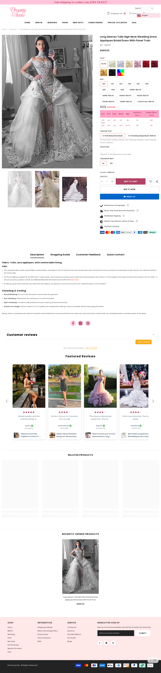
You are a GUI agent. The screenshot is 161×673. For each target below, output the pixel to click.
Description (37, 254)
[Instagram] (80, 323)
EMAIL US (131, 196)
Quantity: (104, 176)
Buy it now (129, 189)
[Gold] (104, 72)
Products (12, 29)
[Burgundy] (154, 64)
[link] (150, 181)
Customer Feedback (88, 254)
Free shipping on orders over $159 (75, 2)
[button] (8, 402)
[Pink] (137, 64)
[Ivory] (112, 64)
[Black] (112, 72)
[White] (120, 64)
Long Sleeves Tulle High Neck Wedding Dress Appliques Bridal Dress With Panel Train (80, 598)
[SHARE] (156, 182)
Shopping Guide (60, 254)
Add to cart (131, 181)
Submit (142, 633)
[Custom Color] (120, 72)
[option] (47, 101)
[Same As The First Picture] (104, 64)
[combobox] (142, 8)
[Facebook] (73, 323)
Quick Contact (115, 254)
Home (4, 29)
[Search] (144, 8)
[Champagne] (129, 64)
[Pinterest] (88, 323)
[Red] (146, 64)
